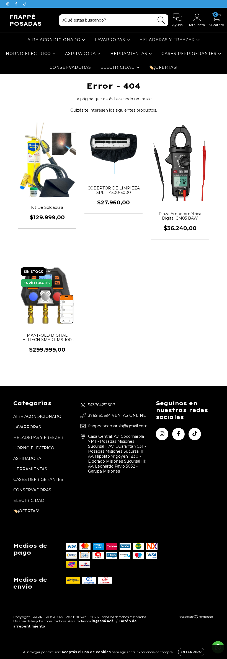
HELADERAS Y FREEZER (168, 39)
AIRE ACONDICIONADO (54, 39)
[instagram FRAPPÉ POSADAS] (8, 3)
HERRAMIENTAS (129, 53)
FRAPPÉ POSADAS (26, 20)
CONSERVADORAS (70, 67)
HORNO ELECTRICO (29, 53)
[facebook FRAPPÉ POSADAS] (16, 3)
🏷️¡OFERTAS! (163, 67)
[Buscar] (161, 20)
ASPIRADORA (81, 53)
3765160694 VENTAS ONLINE (117, 415)
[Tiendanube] (196, 617)
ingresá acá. (103, 621)
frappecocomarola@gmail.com (118, 425)
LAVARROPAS (111, 39)
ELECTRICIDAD (118, 67)
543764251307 (101, 404)
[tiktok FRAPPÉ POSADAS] (24, 3)
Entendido (191, 652)
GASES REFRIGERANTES (189, 53)
